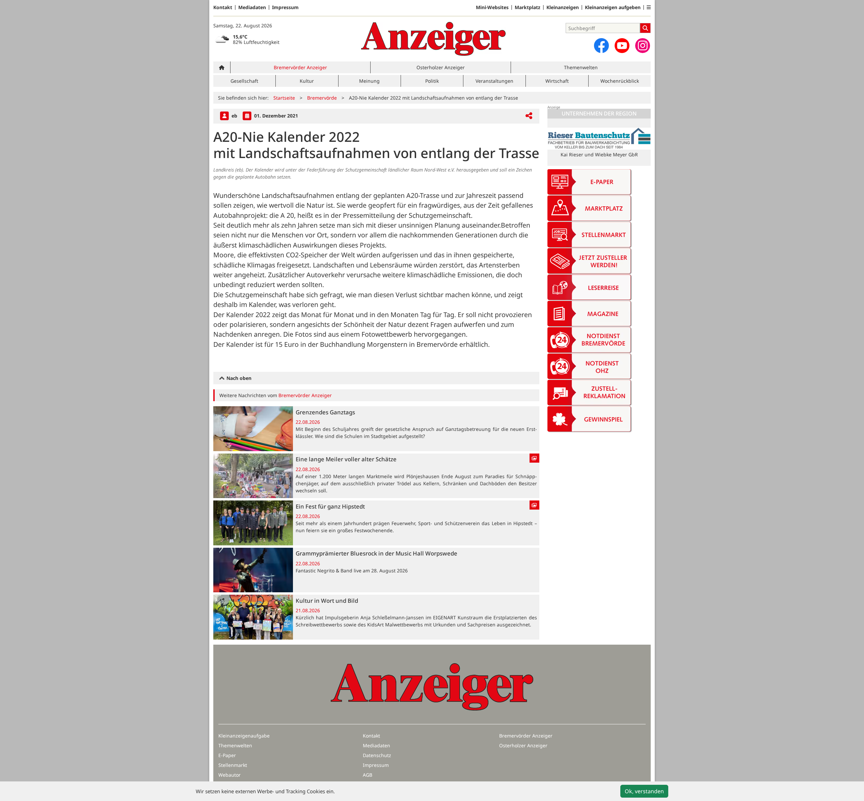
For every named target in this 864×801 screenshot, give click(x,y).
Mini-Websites (492, 7)
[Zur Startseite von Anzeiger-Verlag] (433, 39)
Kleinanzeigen (562, 7)
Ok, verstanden (644, 791)
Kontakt (222, 7)
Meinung (369, 81)
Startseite (284, 98)
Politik (432, 81)
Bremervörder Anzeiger (300, 67)
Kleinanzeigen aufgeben (613, 7)
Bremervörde (322, 98)
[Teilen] (528, 116)
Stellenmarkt (232, 765)
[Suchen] (645, 28)
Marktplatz (527, 7)
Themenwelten (581, 67)
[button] (649, 7)
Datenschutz (377, 755)
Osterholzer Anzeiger (440, 67)
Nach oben (238, 378)
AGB (367, 775)
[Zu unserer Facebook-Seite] (601, 45)
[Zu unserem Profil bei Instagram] (642, 45)
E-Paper (227, 755)
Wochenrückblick (619, 81)
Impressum (285, 7)
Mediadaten (252, 7)
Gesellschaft (244, 81)
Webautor (229, 775)
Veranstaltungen (494, 81)
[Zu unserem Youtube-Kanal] (622, 45)
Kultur (307, 81)
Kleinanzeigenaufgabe (244, 735)
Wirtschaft (557, 81)
